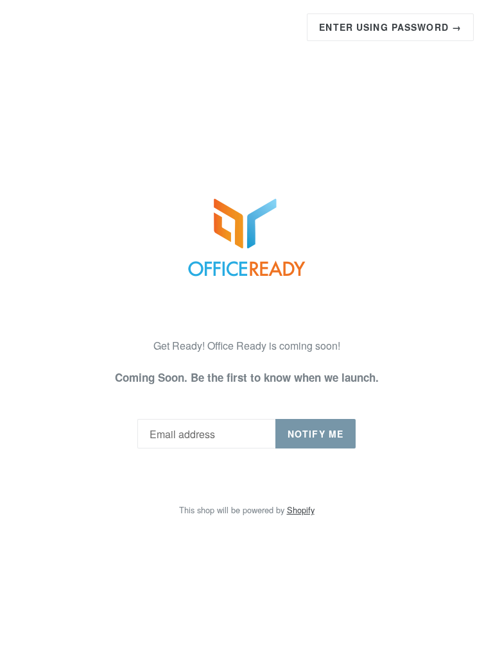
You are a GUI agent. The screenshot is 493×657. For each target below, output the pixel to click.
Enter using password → (390, 27)
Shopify (301, 510)
